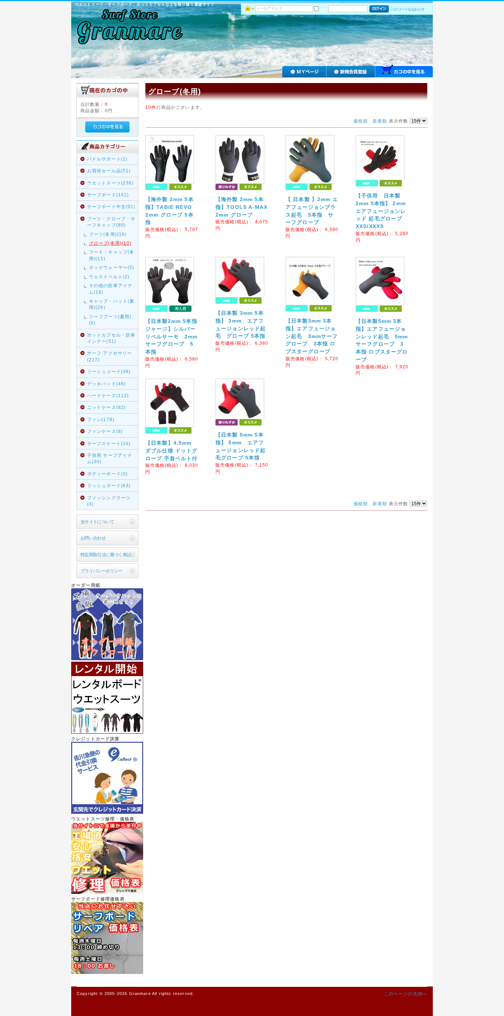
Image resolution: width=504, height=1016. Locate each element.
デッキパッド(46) (106, 383)
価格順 (360, 120)
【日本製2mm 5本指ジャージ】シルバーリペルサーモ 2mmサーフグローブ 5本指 (171, 336)
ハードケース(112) (108, 395)
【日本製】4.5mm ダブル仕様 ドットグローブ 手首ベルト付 (171, 450)
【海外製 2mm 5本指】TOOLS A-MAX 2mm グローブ (241, 207)
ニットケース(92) (106, 407)
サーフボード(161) (108, 194)
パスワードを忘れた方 (407, 9)
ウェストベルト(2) (109, 276)
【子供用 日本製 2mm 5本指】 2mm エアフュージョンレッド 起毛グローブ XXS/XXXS (381, 211)
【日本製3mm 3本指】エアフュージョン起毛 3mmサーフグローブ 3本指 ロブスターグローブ (312, 336)
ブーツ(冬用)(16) (108, 234)
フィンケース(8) (105, 431)
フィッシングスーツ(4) (109, 500)
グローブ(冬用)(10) (110, 243)
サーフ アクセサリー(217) (109, 356)
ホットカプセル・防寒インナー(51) (111, 338)
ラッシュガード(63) (109, 485)
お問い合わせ (93, 537)
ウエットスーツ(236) (110, 182)
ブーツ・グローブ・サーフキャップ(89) (111, 221)
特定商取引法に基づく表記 (105, 554)
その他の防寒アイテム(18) (110, 288)
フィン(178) (100, 419)
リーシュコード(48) (109, 371)
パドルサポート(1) (107, 158)
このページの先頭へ (405, 993)
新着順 (380, 120)
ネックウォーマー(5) (112, 267)
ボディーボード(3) (107, 473)
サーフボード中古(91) (111, 206)
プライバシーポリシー (101, 570)
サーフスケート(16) (109, 443)
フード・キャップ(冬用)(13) (112, 255)
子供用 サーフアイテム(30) (109, 458)
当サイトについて (97, 521)
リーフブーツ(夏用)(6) (110, 319)
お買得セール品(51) (109, 170)
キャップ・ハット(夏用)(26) (112, 304)
